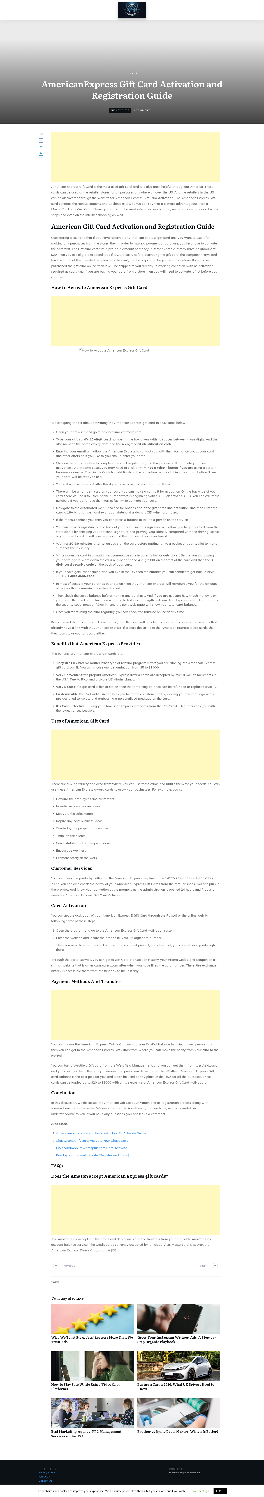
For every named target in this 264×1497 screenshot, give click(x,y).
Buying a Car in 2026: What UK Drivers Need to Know (178, 1373)
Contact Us (45, 1480)
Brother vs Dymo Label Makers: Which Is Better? (178, 1420)
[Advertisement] (135, 157)
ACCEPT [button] (220, 1491)
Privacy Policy (47, 1472)
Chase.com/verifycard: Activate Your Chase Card (92, 1141)
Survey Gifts (120, 110)
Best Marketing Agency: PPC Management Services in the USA (92, 1420)
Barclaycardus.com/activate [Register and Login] (92, 1155)
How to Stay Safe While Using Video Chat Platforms (92, 1373)
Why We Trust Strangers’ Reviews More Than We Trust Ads (92, 1326)
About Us (44, 1476)
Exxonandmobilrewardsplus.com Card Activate (91, 1148)
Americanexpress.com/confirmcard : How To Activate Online (101, 1133)
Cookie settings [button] (199, 1491)
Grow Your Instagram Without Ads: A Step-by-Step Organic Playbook (178, 1326)
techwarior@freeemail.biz (184, 1472)
